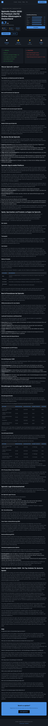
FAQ (27, 2)
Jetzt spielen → (42, 2)
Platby (23, 2)
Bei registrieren (24, 711)
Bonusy (19, 2)
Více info (14, 33)
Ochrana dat (21, 723)
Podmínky (27, 723)
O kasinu (15, 2)
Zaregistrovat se (6, 33)
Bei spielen (36, 27)
